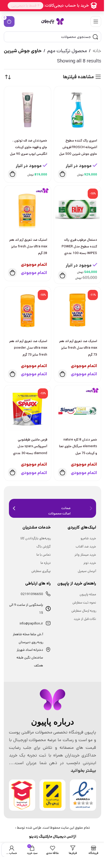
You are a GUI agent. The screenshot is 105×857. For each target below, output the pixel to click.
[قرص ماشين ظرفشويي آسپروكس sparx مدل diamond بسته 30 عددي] (27, 409)
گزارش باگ (43, 546)
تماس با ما (43, 554)
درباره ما (46, 563)
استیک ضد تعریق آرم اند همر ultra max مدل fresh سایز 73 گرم (78, 348)
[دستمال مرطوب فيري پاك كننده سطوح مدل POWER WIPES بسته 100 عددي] (77, 209)
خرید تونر (89, 563)
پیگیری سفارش (41, 571)
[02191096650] (48, 593)
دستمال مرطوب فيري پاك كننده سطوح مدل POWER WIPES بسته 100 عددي (79, 246)
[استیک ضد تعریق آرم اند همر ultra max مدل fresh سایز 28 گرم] (27, 209)
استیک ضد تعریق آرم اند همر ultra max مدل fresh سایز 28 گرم (28, 246)
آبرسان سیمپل (87, 571)
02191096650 (32, 594)
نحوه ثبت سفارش (84, 602)
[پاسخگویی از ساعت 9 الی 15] (48, 608)
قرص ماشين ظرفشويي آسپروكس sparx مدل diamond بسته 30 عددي (30, 446)
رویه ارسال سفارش (83, 610)
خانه (97, 50)
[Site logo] (52, 21)
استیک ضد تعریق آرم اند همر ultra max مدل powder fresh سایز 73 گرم (28, 348)
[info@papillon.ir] (48, 623)
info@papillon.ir (31, 623)
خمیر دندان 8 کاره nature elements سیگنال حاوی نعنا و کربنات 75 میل (78, 446)
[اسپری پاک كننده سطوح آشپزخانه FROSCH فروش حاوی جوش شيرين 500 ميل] (77, 109)
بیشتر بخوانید (83, 770)
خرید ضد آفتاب (86, 546)
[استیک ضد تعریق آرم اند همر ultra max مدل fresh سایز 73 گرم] (77, 310)
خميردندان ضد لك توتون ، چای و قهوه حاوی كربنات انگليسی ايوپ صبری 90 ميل (28, 147)
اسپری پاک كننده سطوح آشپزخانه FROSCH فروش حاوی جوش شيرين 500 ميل (78, 147)
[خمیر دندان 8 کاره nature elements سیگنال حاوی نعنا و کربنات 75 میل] (77, 409)
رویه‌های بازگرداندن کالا (35, 538)
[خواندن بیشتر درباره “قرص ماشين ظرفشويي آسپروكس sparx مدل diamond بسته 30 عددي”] (12, 472)
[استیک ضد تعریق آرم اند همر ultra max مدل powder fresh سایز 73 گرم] (27, 310)
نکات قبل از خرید (85, 619)
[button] (62, 174)
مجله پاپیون (88, 594)
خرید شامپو (88, 538)
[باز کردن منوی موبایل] (96, 21)
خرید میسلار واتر (85, 554)
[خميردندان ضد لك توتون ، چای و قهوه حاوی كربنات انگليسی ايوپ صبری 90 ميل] (27, 109)
